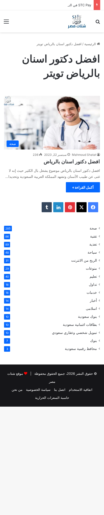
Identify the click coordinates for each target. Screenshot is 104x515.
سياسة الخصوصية (38, 390)
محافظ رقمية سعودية (81, 349)
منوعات (91, 268)
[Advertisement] (52, 86)
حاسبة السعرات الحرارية (52, 398)
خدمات (92, 292)
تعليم (93, 276)
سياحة (92, 252)
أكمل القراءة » (83, 187)
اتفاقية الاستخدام (80, 390)
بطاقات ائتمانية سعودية (80, 325)
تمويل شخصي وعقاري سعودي (74, 333)
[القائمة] (6, 23)
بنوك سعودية (87, 317)
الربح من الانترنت (84, 260)
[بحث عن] (97, 23)
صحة (93, 228)
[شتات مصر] (76, 21)
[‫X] (81, 207)
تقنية (93, 236)
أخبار (93, 301)
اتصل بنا (59, 390)
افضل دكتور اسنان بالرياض (72, 162)
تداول (93, 284)
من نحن (17, 390)
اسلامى (91, 309)
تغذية (93, 244)
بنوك (93, 341)
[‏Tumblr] (47, 207)
